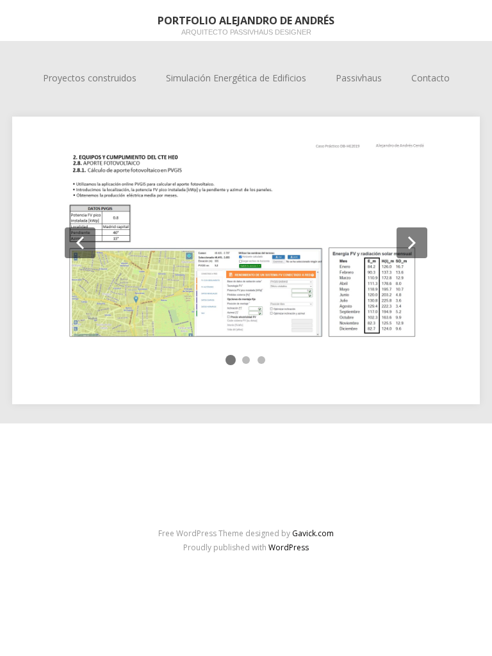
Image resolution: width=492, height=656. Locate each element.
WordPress (288, 547)
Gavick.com (313, 533)
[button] (80, 242)
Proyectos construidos (89, 78)
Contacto (430, 78)
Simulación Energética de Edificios (236, 78)
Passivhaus (359, 78)
